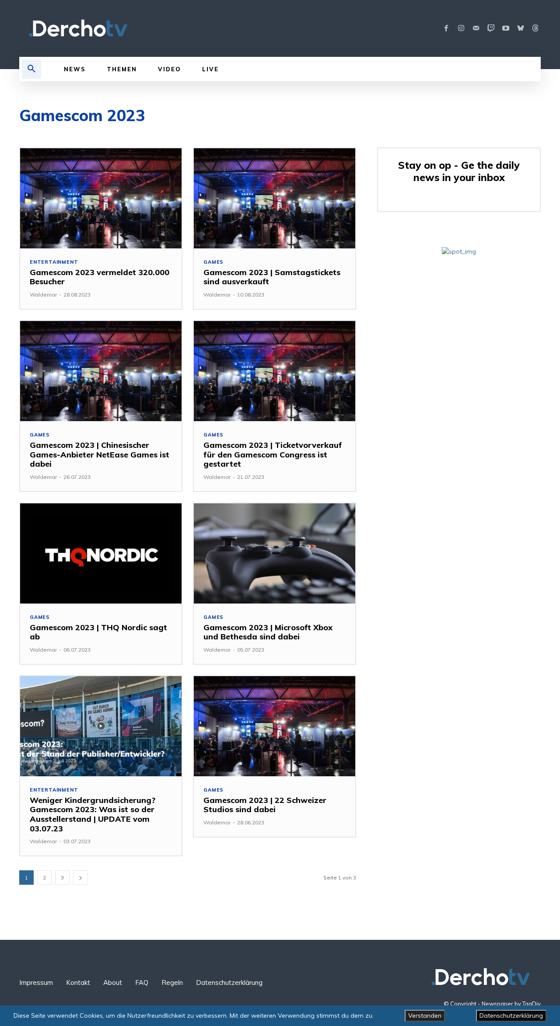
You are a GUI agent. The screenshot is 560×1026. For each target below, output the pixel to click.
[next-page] (80, 877)
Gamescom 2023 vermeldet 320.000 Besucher (99, 277)
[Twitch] (491, 28)
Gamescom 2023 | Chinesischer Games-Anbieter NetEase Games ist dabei (99, 454)
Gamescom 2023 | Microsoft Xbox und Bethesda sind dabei (267, 632)
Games (213, 262)
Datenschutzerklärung (511, 1015)
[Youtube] (505, 28)
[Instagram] (461, 28)
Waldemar (43, 294)
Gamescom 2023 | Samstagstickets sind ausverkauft (271, 277)
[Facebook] (446, 28)
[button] (31, 69)
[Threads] (535, 28)
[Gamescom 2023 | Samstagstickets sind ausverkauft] (274, 198)
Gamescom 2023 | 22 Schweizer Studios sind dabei (264, 805)
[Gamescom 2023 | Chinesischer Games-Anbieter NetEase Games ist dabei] (101, 371)
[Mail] (476, 28)
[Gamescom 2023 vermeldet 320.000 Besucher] (101, 198)
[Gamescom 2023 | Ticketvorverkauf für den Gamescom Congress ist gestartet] (274, 371)
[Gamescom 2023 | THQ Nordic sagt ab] (101, 553)
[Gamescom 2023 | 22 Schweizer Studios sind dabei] (274, 726)
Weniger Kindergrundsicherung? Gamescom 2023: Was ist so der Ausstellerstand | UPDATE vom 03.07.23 (92, 814)
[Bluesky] (520, 28)
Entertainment (54, 262)
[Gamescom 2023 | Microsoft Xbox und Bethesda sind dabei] (274, 553)
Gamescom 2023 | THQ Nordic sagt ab (98, 632)
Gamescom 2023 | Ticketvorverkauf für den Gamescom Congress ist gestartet (272, 454)
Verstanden (424, 1015)
